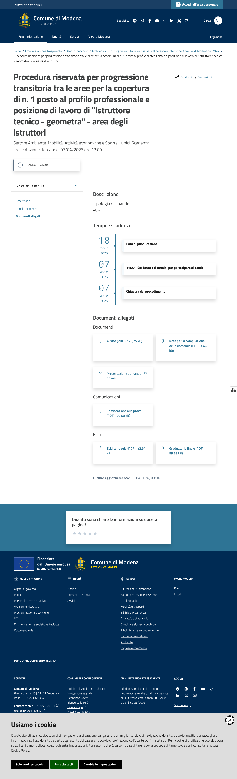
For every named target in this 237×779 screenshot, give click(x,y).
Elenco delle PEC (77, 702)
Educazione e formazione (136, 589)
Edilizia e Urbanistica (133, 612)
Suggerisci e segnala (79, 693)
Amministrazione (31, 579)
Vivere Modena (183, 579)
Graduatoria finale (187, 451)
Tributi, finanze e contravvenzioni (141, 630)
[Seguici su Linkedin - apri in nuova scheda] (170, 20)
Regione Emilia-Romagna (28, 4)
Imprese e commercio (134, 648)
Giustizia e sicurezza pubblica (138, 624)
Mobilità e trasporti (132, 606)
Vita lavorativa (129, 600)
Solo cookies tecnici (30, 764)
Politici (18, 594)
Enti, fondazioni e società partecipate (36, 624)
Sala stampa (75, 707)
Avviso (124, 340)
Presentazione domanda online (124, 375)
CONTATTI (19, 678)
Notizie (71, 589)
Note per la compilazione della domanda (189, 345)
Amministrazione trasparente (43, 51)
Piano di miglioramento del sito (35, 660)
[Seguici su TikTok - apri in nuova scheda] (163, 20)
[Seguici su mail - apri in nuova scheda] (185, 20)
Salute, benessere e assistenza (139, 594)
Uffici (17, 618)
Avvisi (71, 600)
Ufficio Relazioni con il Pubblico (86, 688)
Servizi (130, 579)
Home (17, 51)
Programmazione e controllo (31, 612)
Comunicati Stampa (79, 594)
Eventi (178, 588)
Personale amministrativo (30, 600)
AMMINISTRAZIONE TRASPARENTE (140, 678)
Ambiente (127, 642)
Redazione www (77, 698)
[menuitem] (30, 37)
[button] (218, 20)
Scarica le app (182, 705)
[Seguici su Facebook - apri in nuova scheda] (148, 20)
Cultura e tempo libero (134, 636)
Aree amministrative (26, 606)
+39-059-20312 (31, 710)
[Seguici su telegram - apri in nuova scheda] (133, 20)
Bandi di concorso (77, 51)
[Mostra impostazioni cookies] (233, 389)
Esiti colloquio (126, 451)
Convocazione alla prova (124, 413)
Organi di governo (25, 589)
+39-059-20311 (44, 706)
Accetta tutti (64, 764)
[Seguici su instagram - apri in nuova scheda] (140, 20)
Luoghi (178, 594)
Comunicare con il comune (84, 678)
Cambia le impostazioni (101, 764)
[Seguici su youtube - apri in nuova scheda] (155, 20)
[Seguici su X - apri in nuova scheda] (177, 20)
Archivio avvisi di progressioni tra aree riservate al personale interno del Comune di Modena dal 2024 (155, 51)
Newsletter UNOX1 (79, 711)
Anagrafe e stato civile (134, 618)
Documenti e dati (24, 630)
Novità (77, 579)
